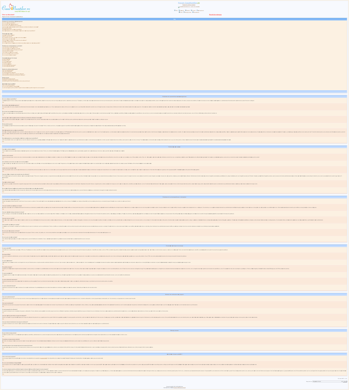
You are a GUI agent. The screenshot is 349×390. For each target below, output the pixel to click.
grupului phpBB (43, 358)
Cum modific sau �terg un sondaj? (10, 52)
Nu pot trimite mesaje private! (8, 78)
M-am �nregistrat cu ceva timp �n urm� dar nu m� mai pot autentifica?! (18, 30)
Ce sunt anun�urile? (7, 64)
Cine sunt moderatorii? (7, 71)
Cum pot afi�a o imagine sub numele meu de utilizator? (14, 40)
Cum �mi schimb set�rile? (8, 35)
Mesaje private (188, 12)
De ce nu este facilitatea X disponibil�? (11, 86)
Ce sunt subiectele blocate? (8, 66)
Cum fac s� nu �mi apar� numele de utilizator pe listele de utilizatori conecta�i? (20, 27)
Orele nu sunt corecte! (7, 36)
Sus (3, 102)
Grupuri (194, 10)
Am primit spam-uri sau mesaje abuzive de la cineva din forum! (16, 81)
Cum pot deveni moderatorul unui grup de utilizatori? (13, 75)
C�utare (182, 10)
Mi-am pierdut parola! (7, 28)
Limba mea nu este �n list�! (8, 38)
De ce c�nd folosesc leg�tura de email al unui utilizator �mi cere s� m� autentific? (21, 43)
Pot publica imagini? (6, 62)
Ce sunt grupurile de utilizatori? (9, 72)
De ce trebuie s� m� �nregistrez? (10, 24)
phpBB (172, 386)
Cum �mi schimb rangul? (8, 41)
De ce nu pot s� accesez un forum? (10, 53)
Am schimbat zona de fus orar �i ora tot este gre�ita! (14, 37)
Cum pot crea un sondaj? (7, 51)
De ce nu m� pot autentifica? (8, 22)
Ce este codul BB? (6, 59)
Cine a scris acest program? (8, 85)
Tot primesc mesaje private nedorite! (10, 79)
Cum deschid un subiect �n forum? (10, 47)
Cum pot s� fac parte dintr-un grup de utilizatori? (13, 73)
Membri (188, 10)
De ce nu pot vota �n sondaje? (9, 55)
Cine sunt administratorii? (7, 70)
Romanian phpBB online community (179, 387)
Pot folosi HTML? (6, 60)
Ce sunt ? (7, 61)
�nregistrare (201, 10)
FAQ (177, 10)
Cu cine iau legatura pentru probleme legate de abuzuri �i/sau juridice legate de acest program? (23, 87)
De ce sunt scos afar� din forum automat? (11, 25)
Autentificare (196, 12)
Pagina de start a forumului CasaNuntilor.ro (12, 16)
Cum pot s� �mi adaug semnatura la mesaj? (12, 49)
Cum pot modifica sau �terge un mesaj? (11, 48)
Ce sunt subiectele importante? (9, 65)
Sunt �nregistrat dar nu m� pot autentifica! (12, 29)
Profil (181, 12)
